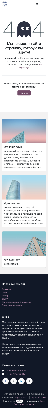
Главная (24, 93)
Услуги (5, 298)
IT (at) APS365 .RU (15, 373)
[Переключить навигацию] (43, 4)
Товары (6, 295)
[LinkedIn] (21, 381)
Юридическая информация (16, 302)
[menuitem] (21, 397)
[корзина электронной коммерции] (37, 3)
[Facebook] (5, 381)
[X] (13, 381)
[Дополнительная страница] (29, 381)
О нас (5, 292)
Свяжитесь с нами (12, 305)
